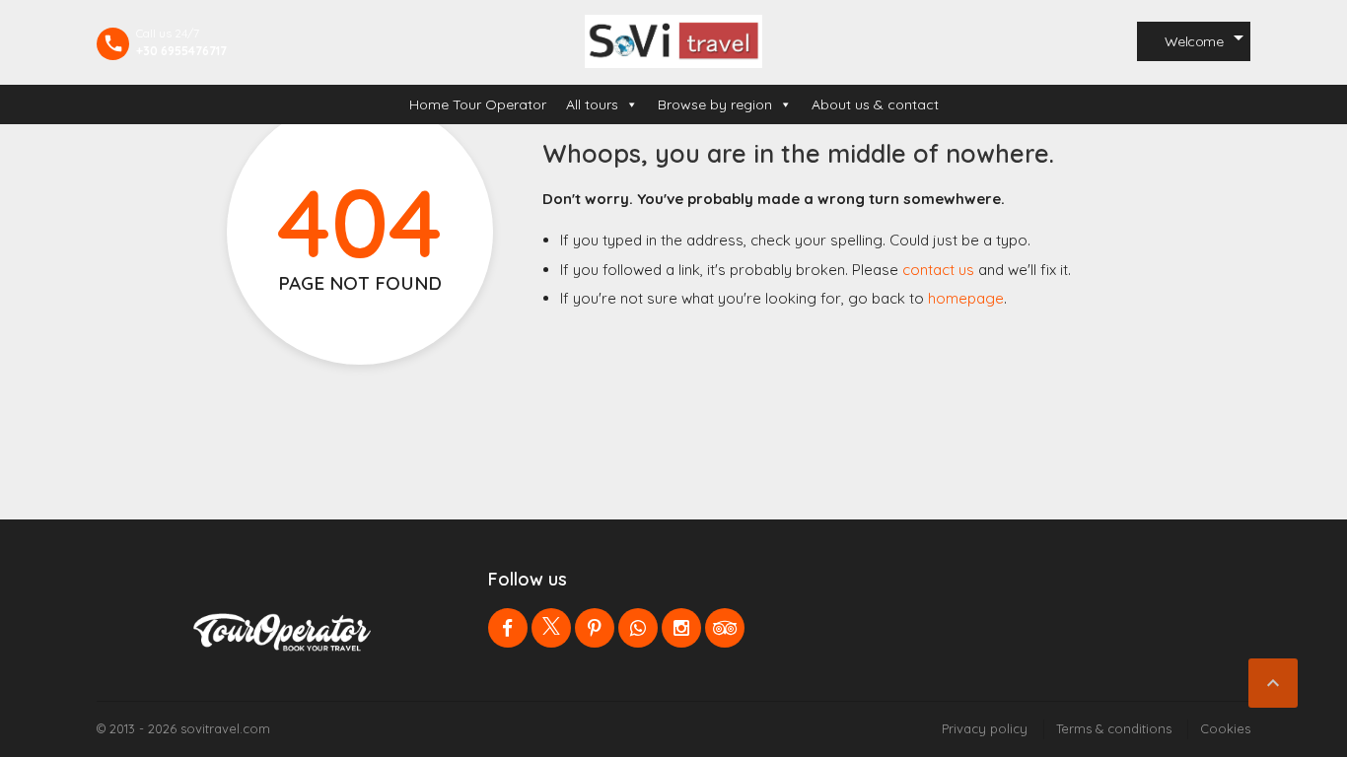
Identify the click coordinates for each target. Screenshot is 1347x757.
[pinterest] (594, 628)
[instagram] (681, 628)
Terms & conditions (1113, 728)
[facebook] (508, 628)
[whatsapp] (638, 628)
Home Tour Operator (477, 104)
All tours (592, 104)
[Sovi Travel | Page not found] (673, 41)
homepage (966, 298)
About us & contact (875, 104)
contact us (938, 269)
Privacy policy (985, 728)
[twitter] (551, 628)
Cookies (1225, 728)
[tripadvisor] (724, 628)
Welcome (1194, 41)
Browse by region (715, 104)
